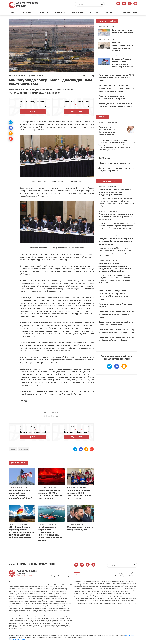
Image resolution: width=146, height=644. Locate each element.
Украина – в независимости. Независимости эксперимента (107, 131)
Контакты (61, 576)
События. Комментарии (107, 181)
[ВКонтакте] (11, 128)
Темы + (12, 13)
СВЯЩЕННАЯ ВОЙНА (128, 13)
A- (87, 76)
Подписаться (33, 111)
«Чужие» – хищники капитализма (114, 163)
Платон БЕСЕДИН (112, 122)
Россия (13, 449)
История (94, 13)
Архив (69, 576)
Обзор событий (21, 75)
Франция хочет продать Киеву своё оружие (80, 528)
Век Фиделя (104, 158)
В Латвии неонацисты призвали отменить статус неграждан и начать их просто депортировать (116, 88)
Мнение (109, 13)
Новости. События (36, 75)
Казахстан (23, 449)
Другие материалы (18, 463)
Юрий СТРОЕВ (111, 26)
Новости (44, 13)
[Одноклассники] (11, 133)
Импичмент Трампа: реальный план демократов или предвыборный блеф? (20, 494)
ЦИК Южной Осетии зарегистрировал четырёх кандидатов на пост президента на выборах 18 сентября (22, 532)
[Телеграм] (11, 122)
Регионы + (27, 13)
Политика (60, 13)
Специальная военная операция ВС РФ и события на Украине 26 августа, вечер (116, 340)
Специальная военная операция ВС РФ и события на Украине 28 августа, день (79, 494)
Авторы (53, 576)
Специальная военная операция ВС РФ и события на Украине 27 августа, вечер (116, 314)
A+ (84, 76)
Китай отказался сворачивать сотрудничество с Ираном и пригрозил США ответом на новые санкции (50, 533)
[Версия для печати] (93, 76)
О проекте (45, 576)
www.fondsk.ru (129, 635)
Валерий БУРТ (111, 39)
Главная (12, 564)
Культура (43, 564)
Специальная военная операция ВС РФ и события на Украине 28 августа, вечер (50, 494)
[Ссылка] (11, 139)
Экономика (77, 13)
